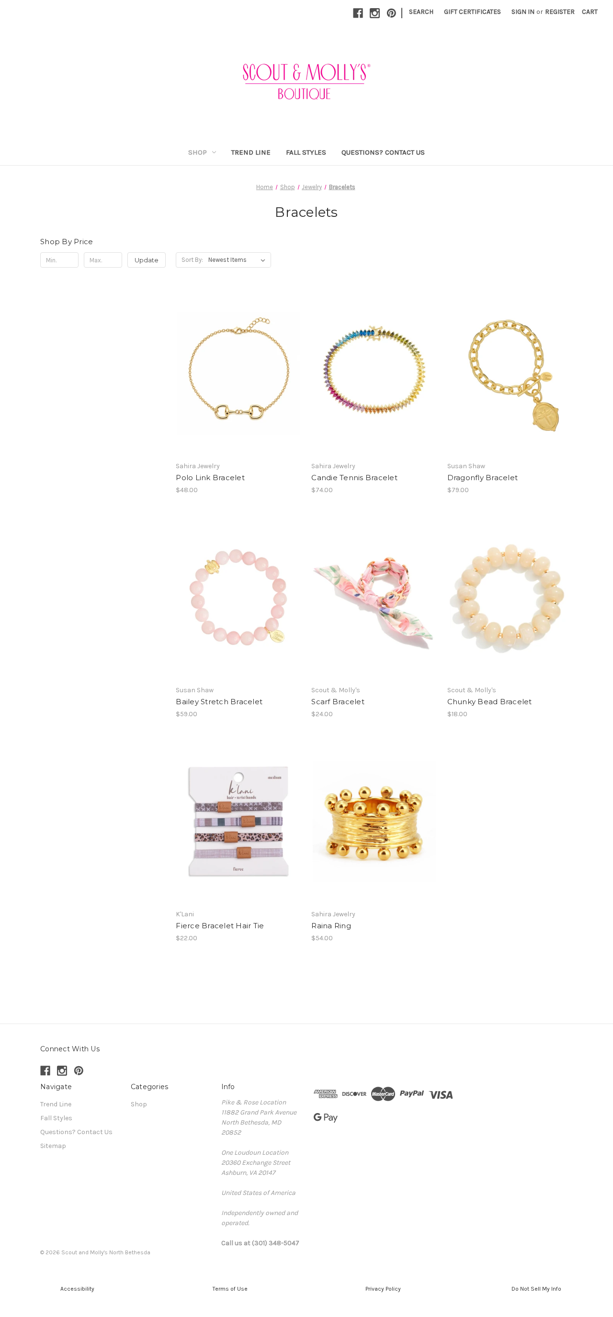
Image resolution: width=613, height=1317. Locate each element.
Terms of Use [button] (230, 1288)
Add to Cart (239, 390)
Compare (235, 373)
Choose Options (238, 614)
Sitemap (53, 1146)
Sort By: (192, 259)
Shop (197, 152)
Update (147, 260)
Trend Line (251, 152)
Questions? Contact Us (383, 152)
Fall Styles (306, 152)
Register (560, 12)
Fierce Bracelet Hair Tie (220, 925)
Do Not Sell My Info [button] (536, 1288)
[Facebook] (358, 13)
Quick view (237, 356)
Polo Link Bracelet (210, 477)
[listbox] (239, 260)
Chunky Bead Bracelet (489, 701)
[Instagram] (375, 13)
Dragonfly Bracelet (482, 477)
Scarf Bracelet (337, 701)
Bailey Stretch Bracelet (219, 701)
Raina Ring (331, 925)
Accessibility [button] (76, 1288)
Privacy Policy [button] (383, 1288)
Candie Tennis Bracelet (354, 477)
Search (421, 12)
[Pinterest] (391, 13)
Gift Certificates (472, 12)
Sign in (522, 12)
